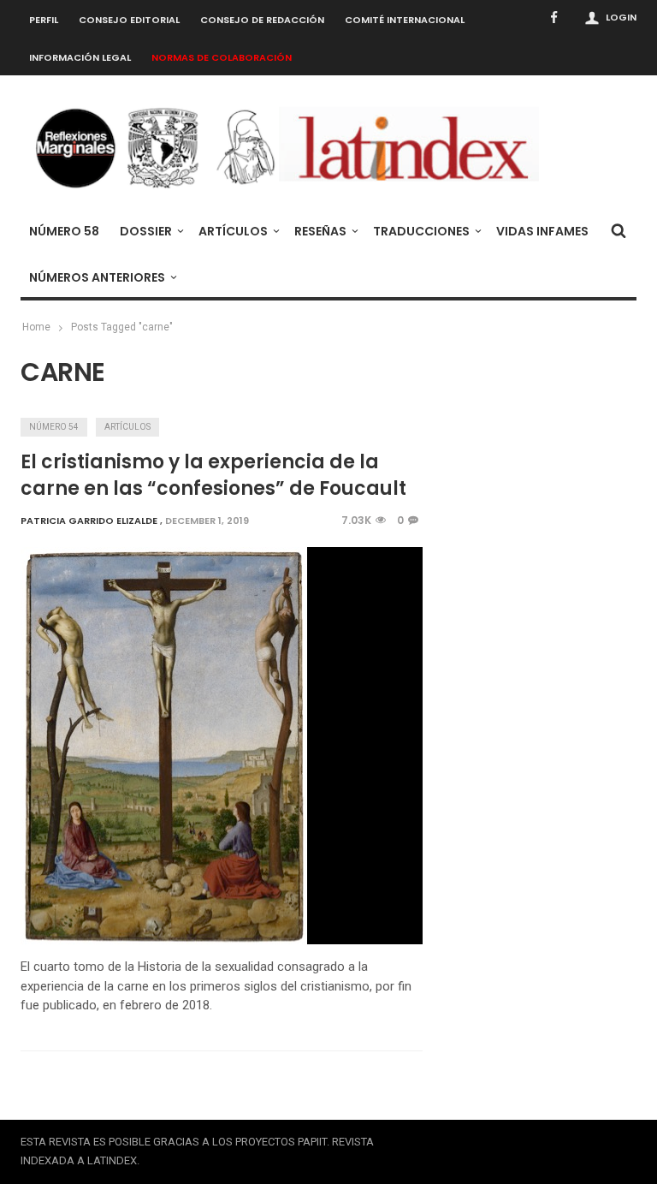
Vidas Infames (542, 231)
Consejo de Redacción (262, 20)
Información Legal (80, 57)
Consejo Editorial (129, 20)
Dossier (146, 231)
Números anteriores (97, 277)
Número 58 (64, 231)
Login (621, 17)
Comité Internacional (405, 20)
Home (36, 327)
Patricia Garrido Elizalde (89, 520)
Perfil (43, 20)
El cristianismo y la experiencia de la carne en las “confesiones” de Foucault (213, 475)
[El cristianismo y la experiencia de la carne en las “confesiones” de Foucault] (164, 745)
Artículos (233, 231)
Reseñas (320, 231)
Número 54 (54, 426)
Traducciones (421, 231)
